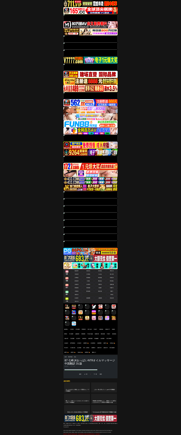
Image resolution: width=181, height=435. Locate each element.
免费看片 (93, 347)
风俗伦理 (112, 298)
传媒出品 (76, 294)
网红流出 (100, 281)
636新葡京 (93, 343)
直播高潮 (97, 334)
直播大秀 (106, 347)
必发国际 (103, 338)
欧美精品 (100, 270)
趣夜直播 (90, 338)
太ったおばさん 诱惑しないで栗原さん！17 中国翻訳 (77, 390)
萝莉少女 (112, 270)
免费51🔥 (105, 343)
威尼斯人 (66, 329)
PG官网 (72, 329)
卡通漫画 (76, 291)
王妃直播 (72, 338)
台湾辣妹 (76, 277)
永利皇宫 (79, 343)
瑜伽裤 (100, 287)
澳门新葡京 (109, 338)
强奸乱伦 (88, 270)
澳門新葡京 (72, 343)
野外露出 (112, 281)
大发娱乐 (66, 343)
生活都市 (76, 298)
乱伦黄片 (78, 338)
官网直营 (84, 329)
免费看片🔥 (86, 343)
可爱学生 (100, 284)
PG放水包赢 (90, 334)
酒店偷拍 (114, 334)
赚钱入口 (94, 352)
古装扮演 (76, 284)
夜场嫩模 (96, 338)
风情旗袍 (76, 287)
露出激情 (88, 291)
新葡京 (65, 334)
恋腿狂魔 (112, 284)
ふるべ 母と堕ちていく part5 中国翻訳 (104, 389)
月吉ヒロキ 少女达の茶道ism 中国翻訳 (77, 412)
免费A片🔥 (73, 352)
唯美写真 (100, 291)
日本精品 (88, 274)
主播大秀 (66, 338)
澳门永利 (90, 329)
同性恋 (111, 294)
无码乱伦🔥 (112, 343)
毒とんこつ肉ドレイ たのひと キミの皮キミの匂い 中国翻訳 (77, 401)
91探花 (88, 281)
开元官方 (66, 347)
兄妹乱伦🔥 (80, 352)
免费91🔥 (66, 352)
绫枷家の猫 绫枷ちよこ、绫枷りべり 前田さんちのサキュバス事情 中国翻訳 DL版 (104, 401)
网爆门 (111, 291)
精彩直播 (103, 334)
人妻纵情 (100, 298)
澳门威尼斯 (112, 347)
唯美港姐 (100, 277)
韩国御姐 (88, 277)
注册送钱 (101, 329)
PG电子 (95, 329)
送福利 (113, 329)
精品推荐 (76, 270)
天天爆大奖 (72, 347)
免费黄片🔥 (87, 352)
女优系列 (88, 284)
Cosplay (100, 274)
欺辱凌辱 (76, 281)
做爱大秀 (99, 347)
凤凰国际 (83, 334)
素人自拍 (112, 274)
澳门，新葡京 (86, 347)
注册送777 (107, 329)
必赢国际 (77, 334)
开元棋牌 (78, 329)
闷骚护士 (112, 287)
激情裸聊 (99, 343)
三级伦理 (76, 274)
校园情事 (88, 298)
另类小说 (76, 301)
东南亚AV (112, 277)
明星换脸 (88, 287)
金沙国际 (79, 347)
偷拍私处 (84, 338)
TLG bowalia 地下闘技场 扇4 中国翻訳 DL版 (104, 412)
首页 (66, 357)
